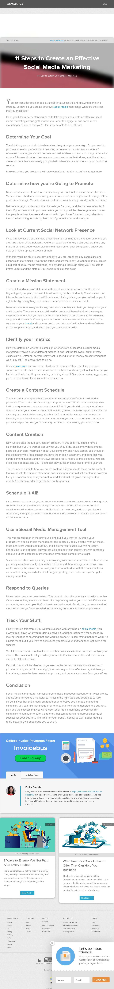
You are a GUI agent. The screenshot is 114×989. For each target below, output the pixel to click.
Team (28, 922)
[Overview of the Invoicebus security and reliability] (39, 962)
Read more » (27, 893)
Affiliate (28, 929)
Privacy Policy (46, 928)
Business (108, 825)
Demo (9, 925)
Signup (9, 944)
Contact (28, 932)
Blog (105, 4)
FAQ (9, 938)
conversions (20, 366)
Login (9, 947)
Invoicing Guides (68, 932)
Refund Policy (46, 932)
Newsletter (96, 925)
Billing (50, 825)
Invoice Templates (69, 929)
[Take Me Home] (15, 3)
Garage (28, 925)
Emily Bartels (60, 76)
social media (60, 106)
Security (10, 935)
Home (9, 922)
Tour (9, 929)
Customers (11, 941)
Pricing (9, 932)
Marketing (60, 40)
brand (28, 323)
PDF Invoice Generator (71, 925)
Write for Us (96, 932)
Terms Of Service (48, 925)
